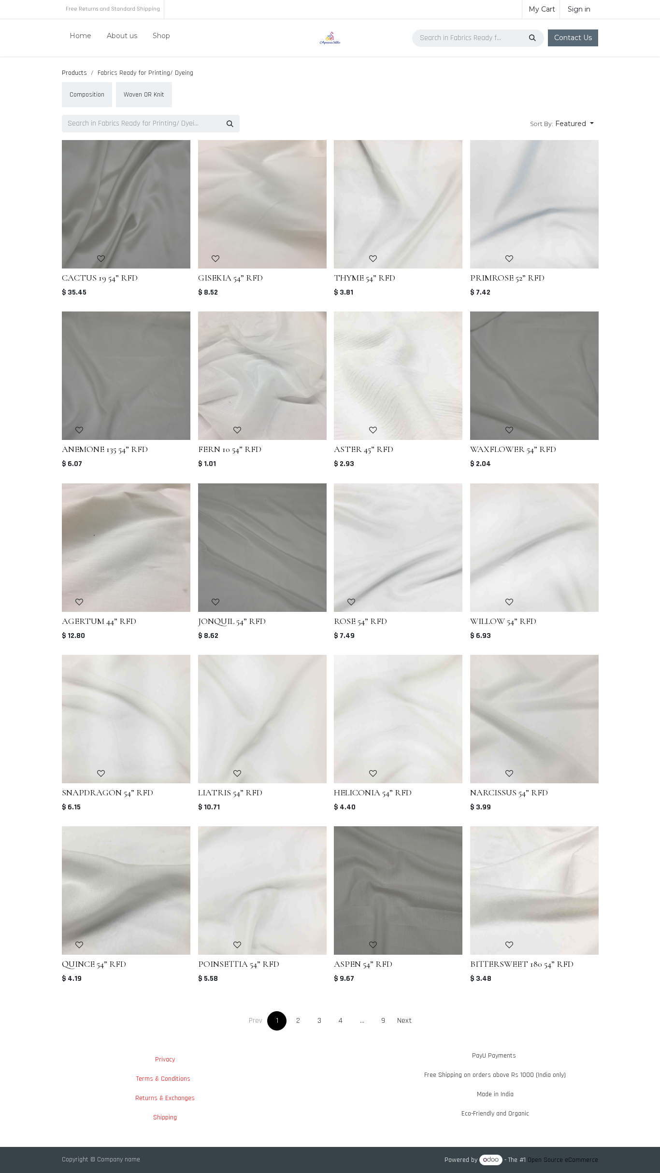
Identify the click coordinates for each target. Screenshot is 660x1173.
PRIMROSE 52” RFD (507, 277)
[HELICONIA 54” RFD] (398, 719)
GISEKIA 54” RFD (230, 277)
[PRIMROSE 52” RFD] (534, 204)
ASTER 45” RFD (363, 449)
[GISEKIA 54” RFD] (262, 204)
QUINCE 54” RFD (94, 964)
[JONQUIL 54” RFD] (262, 547)
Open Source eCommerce (563, 1160)
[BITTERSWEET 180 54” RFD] (534, 890)
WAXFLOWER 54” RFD (513, 449)
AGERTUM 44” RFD (99, 620)
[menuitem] (80, 38)
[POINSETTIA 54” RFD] (262, 890)
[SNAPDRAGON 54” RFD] (126, 719)
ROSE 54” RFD (360, 620)
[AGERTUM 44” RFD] (126, 547)
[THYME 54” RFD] (398, 204)
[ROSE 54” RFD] (398, 547)
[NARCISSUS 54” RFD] (534, 719)
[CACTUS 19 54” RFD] (126, 204)
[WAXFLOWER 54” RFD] (534, 375)
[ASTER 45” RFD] (398, 375)
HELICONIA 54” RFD (373, 792)
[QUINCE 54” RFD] (126, 890)
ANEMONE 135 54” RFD (105, 449)
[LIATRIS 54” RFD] (262, 719)
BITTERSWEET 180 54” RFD (522, 964)
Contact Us (573, 37)
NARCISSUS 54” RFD (509, 792)
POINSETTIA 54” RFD (238, 964)
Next (404, 1021)
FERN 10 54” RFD (229, 449)
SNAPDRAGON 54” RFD (107, 792)
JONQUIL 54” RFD (232, 620)
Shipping (165, 1117)
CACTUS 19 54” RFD (100, 277)
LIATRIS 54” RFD (230, 792)
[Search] (533, 38)
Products (74, 73)
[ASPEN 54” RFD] (398, 890)
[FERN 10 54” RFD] (262, 375)
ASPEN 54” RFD (363, 964)
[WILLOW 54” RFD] (534, 547)
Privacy (165, 1059)
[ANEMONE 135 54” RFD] (126, 375)
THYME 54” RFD (364, 277)
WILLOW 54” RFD (503, 620)
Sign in (579, 9)
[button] (562, 123)
